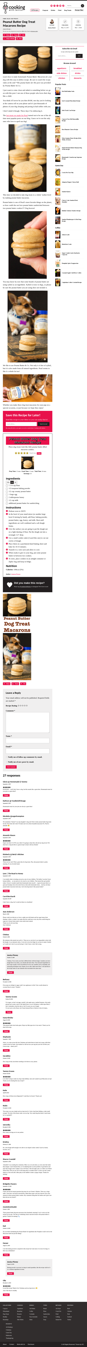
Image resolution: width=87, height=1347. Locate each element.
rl (27, 115)
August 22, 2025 (6, 1245)
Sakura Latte (65, 234)
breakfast (78, 68)
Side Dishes (20, 1319)
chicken (61, 78)
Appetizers (20, 1308)
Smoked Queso (66, 191)
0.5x (8, 482)
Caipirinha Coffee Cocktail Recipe (72, 282)
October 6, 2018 (6, 937)
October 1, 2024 (6, 1209)
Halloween (9, 1335)
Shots (30, 1319)
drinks (77, 73)
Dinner (19, 1317)
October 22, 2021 (6, 1058)
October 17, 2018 (10, 957)
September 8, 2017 (7, 803)
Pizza (44, 1311)
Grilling (58, 1317)
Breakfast (19, 1311)
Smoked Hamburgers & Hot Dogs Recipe (71, 220)
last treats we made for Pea (16, 115)
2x (15, 482)
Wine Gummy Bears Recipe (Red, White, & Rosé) (71, 139)
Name (9, 736)
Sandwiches (46, 1314)
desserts (77, 78)
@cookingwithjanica (25, 586)
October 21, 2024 (6, 1228)
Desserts (19, 1314)
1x (12, 482)
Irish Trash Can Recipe (68, 110)
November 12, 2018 (7, 981)
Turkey (69, 1319)
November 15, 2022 (7, 1108)
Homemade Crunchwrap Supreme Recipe (72, 158)
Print (20, 38)
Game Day (9, 1332)
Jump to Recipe (6, 29)
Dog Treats (67, 10)
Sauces (45, 1317)
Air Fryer (58, 1308)
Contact (11, 1344)
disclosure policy (34, 31)
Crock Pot (58, 1311)
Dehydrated (6, 1311)
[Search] (82, 5)
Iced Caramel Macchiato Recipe (71, 101)
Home (4, 18)
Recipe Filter (79, 10)
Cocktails (31, 1314)
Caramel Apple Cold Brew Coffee (71, 273)
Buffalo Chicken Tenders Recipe (71, 210)
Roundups (5, 1319)
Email (9, 746)
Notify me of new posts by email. (21, 762)
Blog (8, 18)
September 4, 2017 (7, 784)
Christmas (8, 1330)
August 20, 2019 (6, 1020)
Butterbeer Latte (67, 244)
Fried (59, 10)
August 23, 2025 (10, 1264)
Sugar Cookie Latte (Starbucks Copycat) (71, 253)
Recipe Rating (11, 706)
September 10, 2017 (7, 898)
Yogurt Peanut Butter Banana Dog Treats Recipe (72, 148)
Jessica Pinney (52, 27)
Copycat (45, 10)
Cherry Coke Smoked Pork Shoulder (70, 201)
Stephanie (7, 1037)
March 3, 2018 (6, 914)
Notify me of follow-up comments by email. (25, 757)
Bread (45, 1308)
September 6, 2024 (7, 1161)
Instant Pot (58, 1319)
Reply (6, 795)
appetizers (61, 68)
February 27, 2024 (7, 1144)
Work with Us (21, 1344)
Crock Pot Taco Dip (67, 172)
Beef (68, 1308)
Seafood (69, 1317)
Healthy (5, 1317)
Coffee (31, 1311)
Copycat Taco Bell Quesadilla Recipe (70, 119)
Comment (10, 711)
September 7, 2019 (7, 1039)
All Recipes (35, 10)
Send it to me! (43, 424)
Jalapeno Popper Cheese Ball (70, 182)
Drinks (53, 10)
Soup (44, 1319)
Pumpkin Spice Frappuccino (70, 263)
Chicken (69, 1311)
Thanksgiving (9, 1338)
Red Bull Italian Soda (68, 91)
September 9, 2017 (7, 856)
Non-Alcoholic (33, 1317)
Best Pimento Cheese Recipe (70, 129)
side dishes (62, 73)
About (4, 1344)
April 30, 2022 (6, 1092)
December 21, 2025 (7, 1283)
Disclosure (31, 1344)
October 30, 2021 (9, 999)
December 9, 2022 (7, 1127)
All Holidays (9, 1327)
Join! (79, 56)
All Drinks (32, 1308)
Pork (68, 1314)
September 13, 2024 (7, 1186)
